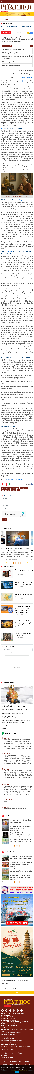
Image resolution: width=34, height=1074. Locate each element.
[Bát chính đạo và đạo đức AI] (7, 597)
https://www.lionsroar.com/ (24, 77)
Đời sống (11, 1064)
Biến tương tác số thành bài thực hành (14, 62)
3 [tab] (18, 563)
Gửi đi (4, 519)
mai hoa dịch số (5, 986)
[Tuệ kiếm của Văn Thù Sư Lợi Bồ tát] (17, 694)
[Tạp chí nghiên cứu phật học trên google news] (30, 33)
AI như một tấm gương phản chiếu (13, 49)
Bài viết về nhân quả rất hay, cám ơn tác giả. (16, 809)
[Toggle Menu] (2, 1)
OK (17, 1071)
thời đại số (16, 488)
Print (11, 484)
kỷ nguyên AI (24, 488)
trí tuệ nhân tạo (5, 490)
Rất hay (6, 801)
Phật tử (13, 490)
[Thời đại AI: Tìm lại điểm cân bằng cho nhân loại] (17, 538)
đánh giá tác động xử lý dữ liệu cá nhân (14, 980)
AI (1, 128)
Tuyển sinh (9, 851)
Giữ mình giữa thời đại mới (11, 65)
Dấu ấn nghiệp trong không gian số (13, 53)
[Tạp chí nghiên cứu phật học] (17, 7)
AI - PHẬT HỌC (10, 19)
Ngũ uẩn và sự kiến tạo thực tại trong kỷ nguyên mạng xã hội (23, 623)
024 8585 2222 (10, 1032)
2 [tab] (16, 563)
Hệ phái (18, 1064)
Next (27, 563)
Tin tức (7, 815)
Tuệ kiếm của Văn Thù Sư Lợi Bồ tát (13, 706)
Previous (6, 563)
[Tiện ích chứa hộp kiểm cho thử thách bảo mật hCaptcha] (14, 514)
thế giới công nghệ (6, 488)
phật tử (9, 251)
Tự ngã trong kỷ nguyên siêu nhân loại (23, 634)
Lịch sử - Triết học (12, 1061)
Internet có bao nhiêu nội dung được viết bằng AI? (23, 583)
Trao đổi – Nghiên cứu (25, 1061)
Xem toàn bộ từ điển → (7, 652)
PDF (4, 484)
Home (3, 19)
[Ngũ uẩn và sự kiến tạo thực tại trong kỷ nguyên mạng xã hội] (7, 624)
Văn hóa (30, 1064)
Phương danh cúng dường (17, 1042)
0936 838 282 (9, 1057)
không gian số (22, 200)
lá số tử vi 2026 (5, 983)
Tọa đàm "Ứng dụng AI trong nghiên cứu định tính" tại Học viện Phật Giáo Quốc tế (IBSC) (22, 609)
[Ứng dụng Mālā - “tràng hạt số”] (7, 573)
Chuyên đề (4, 1064)
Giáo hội (24, 1064)
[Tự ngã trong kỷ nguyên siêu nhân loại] (7, 637)
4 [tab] (20, 563)
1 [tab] (13, 563)
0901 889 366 (9, 1049)
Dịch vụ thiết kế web (6, 988)
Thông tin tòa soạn (5, 1042)
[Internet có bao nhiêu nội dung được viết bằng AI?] (7, 585)
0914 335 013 (17, 1032)
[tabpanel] (17, 547)
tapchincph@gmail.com (9, 1034)
